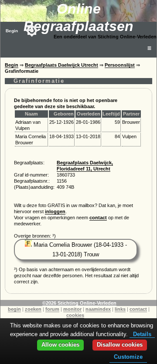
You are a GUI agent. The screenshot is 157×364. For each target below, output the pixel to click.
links (120, 309)
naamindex (98, 309)
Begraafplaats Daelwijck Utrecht (61, 65)
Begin (12, 30)
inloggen (55, 211)
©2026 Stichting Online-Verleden (79, 303)
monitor (72, 309)
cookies (75, 315)
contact (98, 217)
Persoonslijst (120, 65)
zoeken (33, 309)
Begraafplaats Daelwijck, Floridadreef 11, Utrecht (85, 165)
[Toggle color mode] (32, 30)
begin (14, 309)
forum (52, 309)
